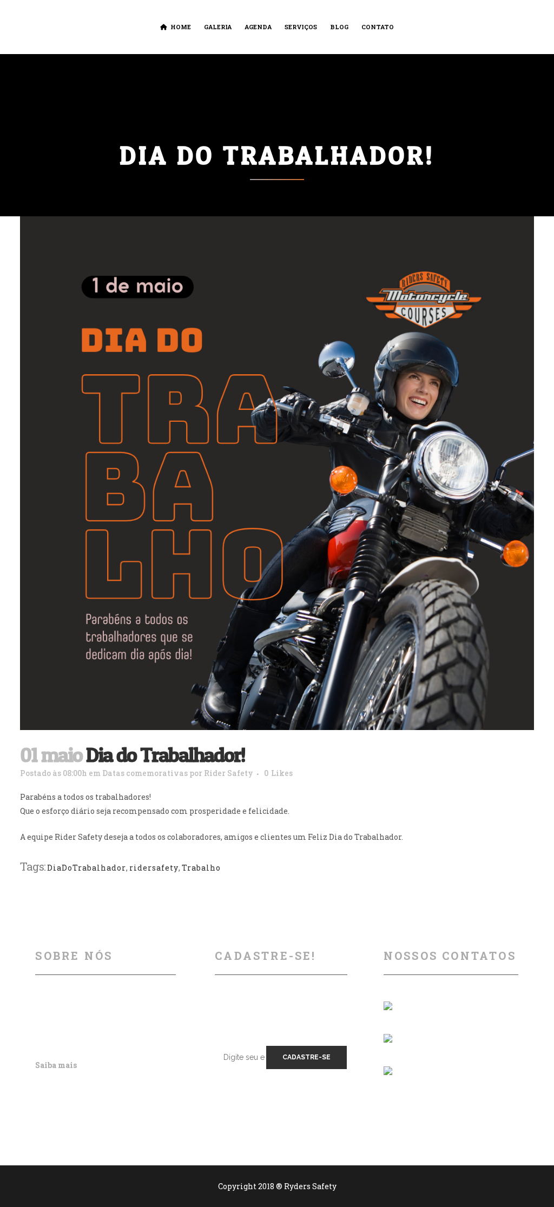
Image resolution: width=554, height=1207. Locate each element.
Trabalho (201, 868)
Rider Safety (228, 773)
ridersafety (154, 868)
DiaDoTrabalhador (86, 868)
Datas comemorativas (145, 773)
